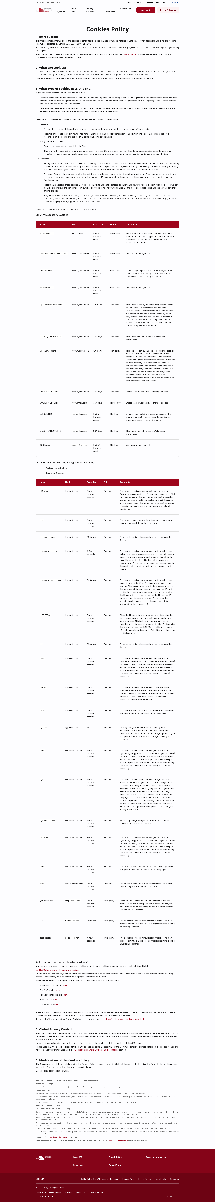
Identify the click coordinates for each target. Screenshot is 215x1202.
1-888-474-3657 (54, 1192)
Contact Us (174, 1179)
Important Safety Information (157, 2)
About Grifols (160, 1179)
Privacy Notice (129, 54)
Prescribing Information (135, 2)
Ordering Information (156, 1157)
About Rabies (115, 1157)
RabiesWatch (115, 1165)
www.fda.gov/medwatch (118, 1140)
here (65, 985)
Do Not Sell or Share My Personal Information (57, 970)
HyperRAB (77, 1157)
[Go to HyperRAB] (44, 10)
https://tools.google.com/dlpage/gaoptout (124, 1019)
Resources (77, 1165)
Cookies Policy (128, 1179)
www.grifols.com (97, 1192)
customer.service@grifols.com (76, 1192)
